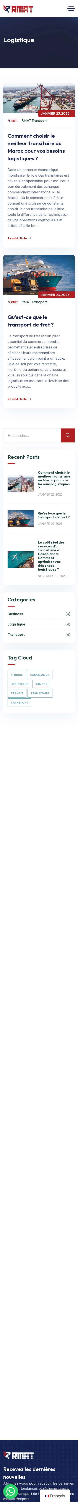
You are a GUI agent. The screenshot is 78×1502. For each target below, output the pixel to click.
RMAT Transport (34, 120)
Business (39, 614)
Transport (39, 634)
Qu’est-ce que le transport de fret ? (54, 515)
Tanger (41, 684)
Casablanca (39, 674)
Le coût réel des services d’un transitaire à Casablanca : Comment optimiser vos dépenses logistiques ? (51, 556)
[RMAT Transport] (18, 8)
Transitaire (40, 693)
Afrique (17, 674)
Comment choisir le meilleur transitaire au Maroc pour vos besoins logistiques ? (54, 480)
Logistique (39, 624)
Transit (17, 693)
